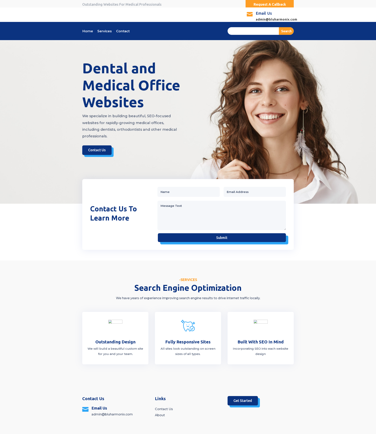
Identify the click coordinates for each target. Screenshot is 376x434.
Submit (221, 238)
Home (87, 31)
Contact (123, 31)
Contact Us (97, 150)
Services (104, 31)
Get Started (242, 400)
